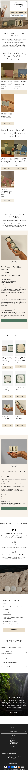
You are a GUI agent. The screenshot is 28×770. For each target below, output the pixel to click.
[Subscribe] (25, 750)
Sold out (7, 200)
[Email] (19, 757)
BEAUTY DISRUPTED (11, 769)
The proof (14, 630)
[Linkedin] (15, 757)
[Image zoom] (14, 247)
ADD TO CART (7, 92)
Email (3, 750)
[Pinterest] (8, 757)
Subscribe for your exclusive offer (18, 12)
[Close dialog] (26, 2)
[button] (14, 320)
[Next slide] (15, 262)
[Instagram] (12, 757)
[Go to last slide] (12, 262)
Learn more (13, 712)
